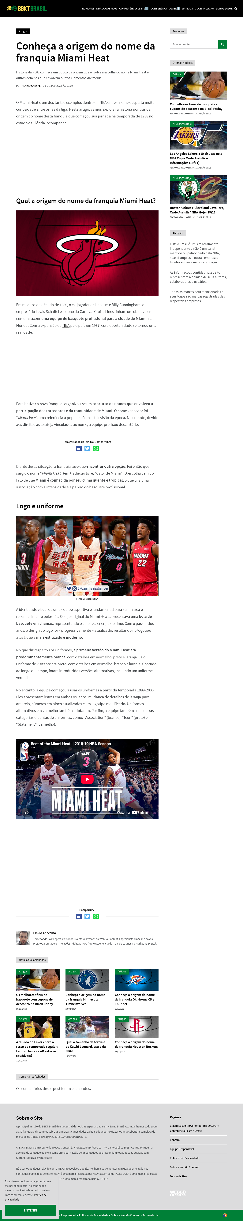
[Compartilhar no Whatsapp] (96, 448)
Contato (175, 1140)
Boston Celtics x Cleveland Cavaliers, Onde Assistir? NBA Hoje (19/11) (197, 210)
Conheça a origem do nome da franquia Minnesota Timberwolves (85, 999)
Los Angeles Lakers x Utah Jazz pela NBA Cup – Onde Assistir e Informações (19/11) (196, 158)
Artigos (187, 8)
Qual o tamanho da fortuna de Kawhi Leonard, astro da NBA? (85, 1046)
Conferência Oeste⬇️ (165, 8)
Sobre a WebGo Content (184, 1167)
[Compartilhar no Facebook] (79, 448)
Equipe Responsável (182, 1149)
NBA (65, 325)
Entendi (30, 1210)
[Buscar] (235, 8)
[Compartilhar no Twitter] (87, 448)
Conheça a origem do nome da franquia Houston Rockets (136, 1044)
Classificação (204, 8)
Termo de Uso (178, 1176)
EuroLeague (224, 8)
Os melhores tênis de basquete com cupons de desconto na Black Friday (34, 999)
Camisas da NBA (90, 598)
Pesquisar (222, 44)
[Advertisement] (87, 158)
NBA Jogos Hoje (106, 8)
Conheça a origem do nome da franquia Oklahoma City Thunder (135, 999)
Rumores (88, 8)
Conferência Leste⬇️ (134, 8)
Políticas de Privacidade (184, 1158)
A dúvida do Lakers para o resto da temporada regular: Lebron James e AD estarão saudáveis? (37, 1049)
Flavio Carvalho (33, 86)
